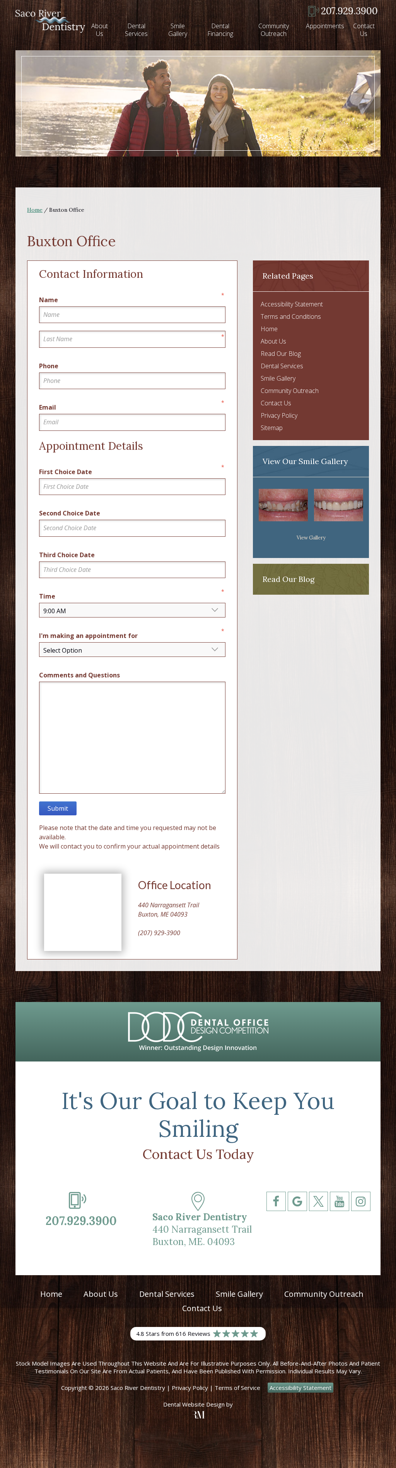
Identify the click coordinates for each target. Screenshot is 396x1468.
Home (35, 209)
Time (47, 596)
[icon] (276, 1226)
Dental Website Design (194, 1404)
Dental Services (136, 30)
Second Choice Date (69, 513)
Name (48, 300)
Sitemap (272, 428)
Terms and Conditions (291, 316)
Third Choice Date (67, 555)
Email (47, 407)
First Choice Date (65, 472)
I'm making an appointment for (88, 635)
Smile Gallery (177, 30)
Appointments (325, 26)
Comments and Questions (79, 675)
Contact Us (364, 30)
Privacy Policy (279, 415)
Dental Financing (220, 30)
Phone (48, 366)
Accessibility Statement (292, 304)
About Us (99, 30)
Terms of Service (237, 1387)
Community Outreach (273, 30)
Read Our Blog (281, 353)
